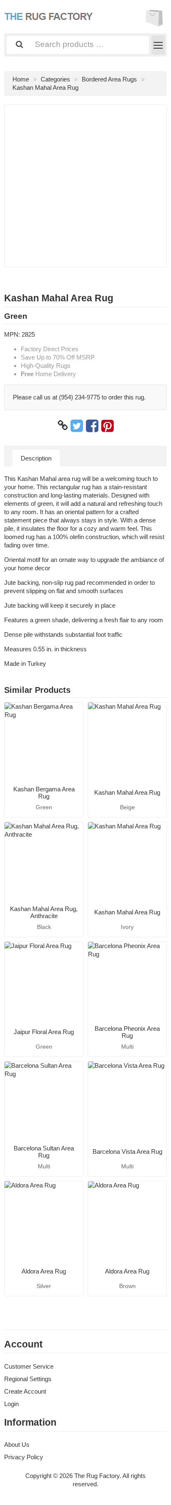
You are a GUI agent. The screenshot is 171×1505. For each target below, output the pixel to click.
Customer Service (29, 1366)
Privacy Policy (23, 1457)
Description (36, 458)
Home (20, 79)
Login (11, 1403)
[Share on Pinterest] (107, 425)
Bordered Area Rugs (109, 79)
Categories (55, 79)
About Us (16, 1444)
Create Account (25, 1391)
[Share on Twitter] (77, 425)
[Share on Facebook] (92, 425)
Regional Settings (27, 1378)
